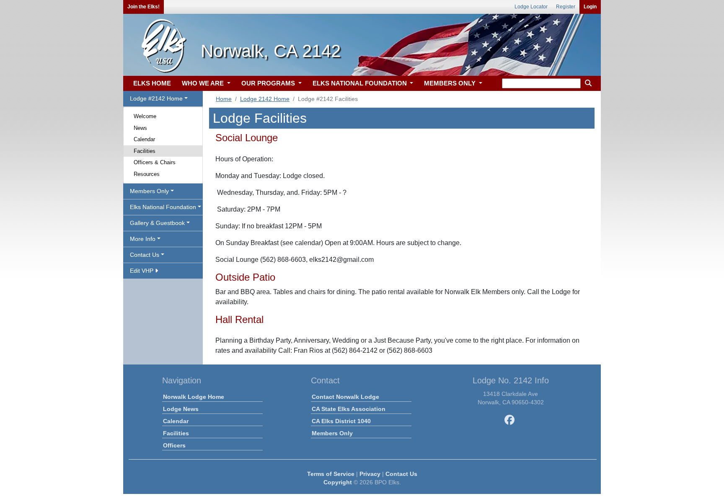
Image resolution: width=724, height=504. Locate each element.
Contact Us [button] (144, 254)
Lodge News (181, 409)
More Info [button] (142, 238)
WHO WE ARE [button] (203, 83)
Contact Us (401, 473)
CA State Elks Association (348, 409)
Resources (147, 174)
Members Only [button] (149, 191)
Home (224, 99)
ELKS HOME (152, 83)
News (140, 128)
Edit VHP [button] (142, 270)
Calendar (144, 139)
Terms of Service (330, 473)
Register (565, 7)
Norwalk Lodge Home (193, 396)
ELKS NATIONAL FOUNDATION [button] (361, 83)
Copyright (337, 482)
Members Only (332, 433)
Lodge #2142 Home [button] (156, 98)
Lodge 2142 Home (265, 99)
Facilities (144, 151)
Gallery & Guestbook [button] (157, 223)
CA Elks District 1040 (341, 421)
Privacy (369, 473)
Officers (174, 445)
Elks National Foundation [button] (163, 207)
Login (590, 7)
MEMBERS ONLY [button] (450, 83)
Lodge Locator (531, 7)
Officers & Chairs (155, 162)
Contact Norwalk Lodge (345, 396)
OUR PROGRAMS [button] (269, 83)
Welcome (145, 116)
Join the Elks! (143, 7)
